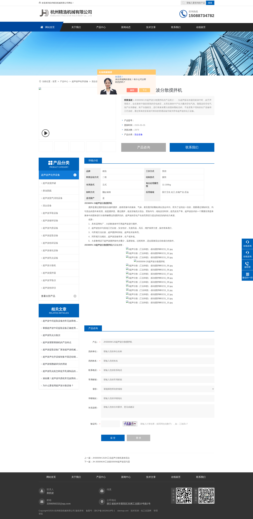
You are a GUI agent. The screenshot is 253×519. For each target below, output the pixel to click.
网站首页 (50, 27)
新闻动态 (126, 27)
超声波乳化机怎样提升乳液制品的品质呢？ (60, 371)
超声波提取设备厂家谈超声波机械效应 (60, 349)
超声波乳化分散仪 (51, 335)
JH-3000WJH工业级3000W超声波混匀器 (111, 461)
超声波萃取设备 (50, 213)
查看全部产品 (48, 296)
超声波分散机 (49, 265)
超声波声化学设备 (80, 81)
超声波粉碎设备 (50, 243)
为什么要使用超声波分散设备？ (58, 385)
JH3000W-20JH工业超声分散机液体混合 (111, 458)
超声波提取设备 (50, 235)
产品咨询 (143, 147)
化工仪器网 (146, 510)
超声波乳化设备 (50, 258)
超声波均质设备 (50, 228)
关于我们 (76, 27)
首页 (54, 81)
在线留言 (201, 27)
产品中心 (101, 27)
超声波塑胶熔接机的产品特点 (57, 342)
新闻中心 (126, 477)
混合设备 (96, 81)
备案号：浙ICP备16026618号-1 (100, 510)
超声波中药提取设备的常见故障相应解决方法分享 (60, 321)
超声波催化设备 (50, 250)
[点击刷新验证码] (130, 423)
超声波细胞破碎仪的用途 (55, 364)
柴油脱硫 (47, 190)
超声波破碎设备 (50, 220)
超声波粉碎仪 (49, 288)
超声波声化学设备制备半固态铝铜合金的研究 (60, 356)
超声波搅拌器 (49, 273)
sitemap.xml (122, 510)
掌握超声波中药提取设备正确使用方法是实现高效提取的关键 (60, 328)
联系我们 (176, 27)
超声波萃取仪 (49, 280)
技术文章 (151, 27)
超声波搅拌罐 (49, 183)
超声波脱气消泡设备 (53, 198)
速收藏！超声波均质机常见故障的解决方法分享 (60, 378)
